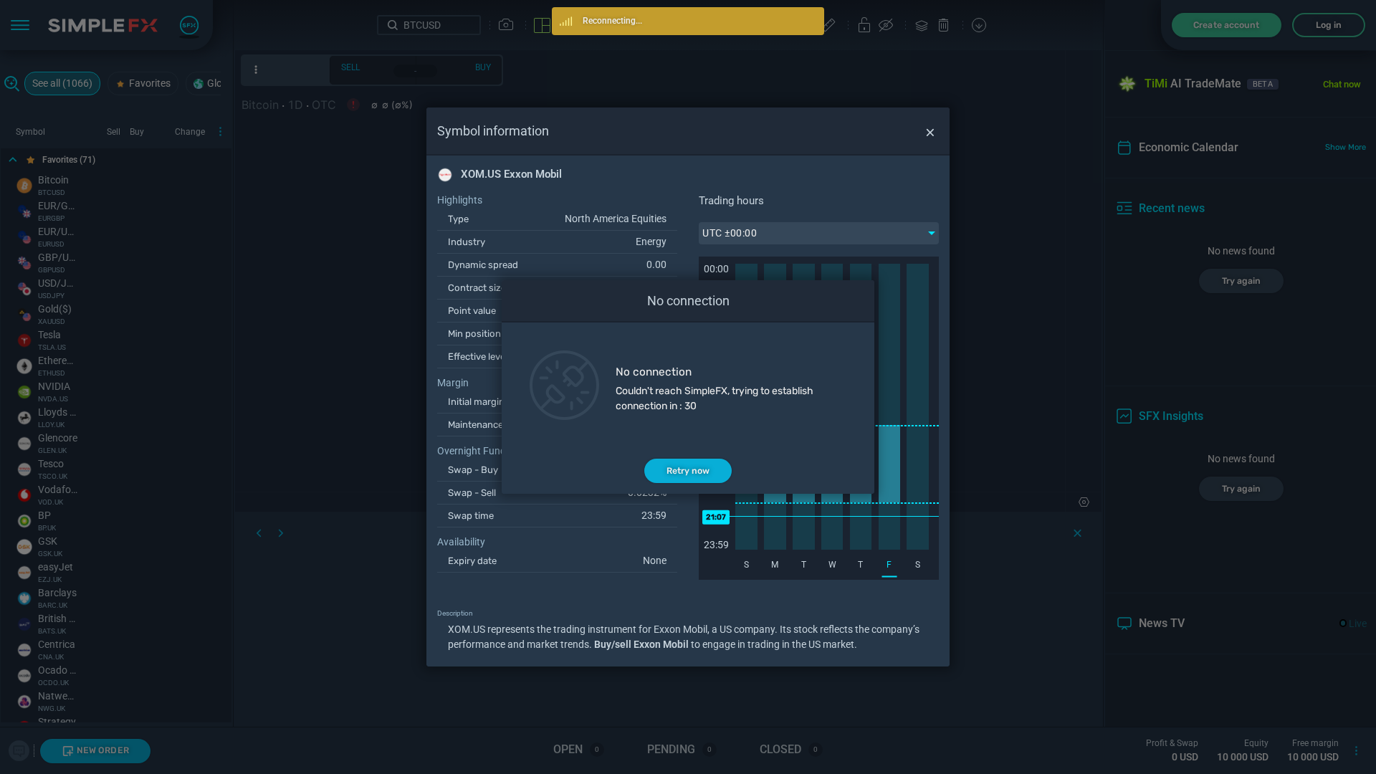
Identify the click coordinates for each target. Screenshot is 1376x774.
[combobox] (819, 233)
